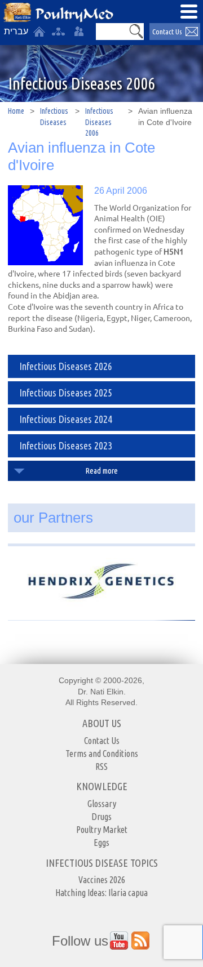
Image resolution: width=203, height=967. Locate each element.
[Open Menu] (188, 11)
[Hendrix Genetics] (101, 578)
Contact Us (167, 31)
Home (16, 110)
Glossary (101, 804)
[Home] (38, 31)
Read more (102, 470)
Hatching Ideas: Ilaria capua (101, 893)
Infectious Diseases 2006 (99, 121)
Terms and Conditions (101, 753)
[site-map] (58, 31)
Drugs (101, 817)
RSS (101, 766)
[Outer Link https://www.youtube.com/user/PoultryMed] (119, 941)
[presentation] (45, 225)
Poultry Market (101, 830)
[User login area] (78, 31)
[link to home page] (58, 13)
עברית (16, 31)
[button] (136, 31)
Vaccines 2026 (101, 880)
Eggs (101, 842)
